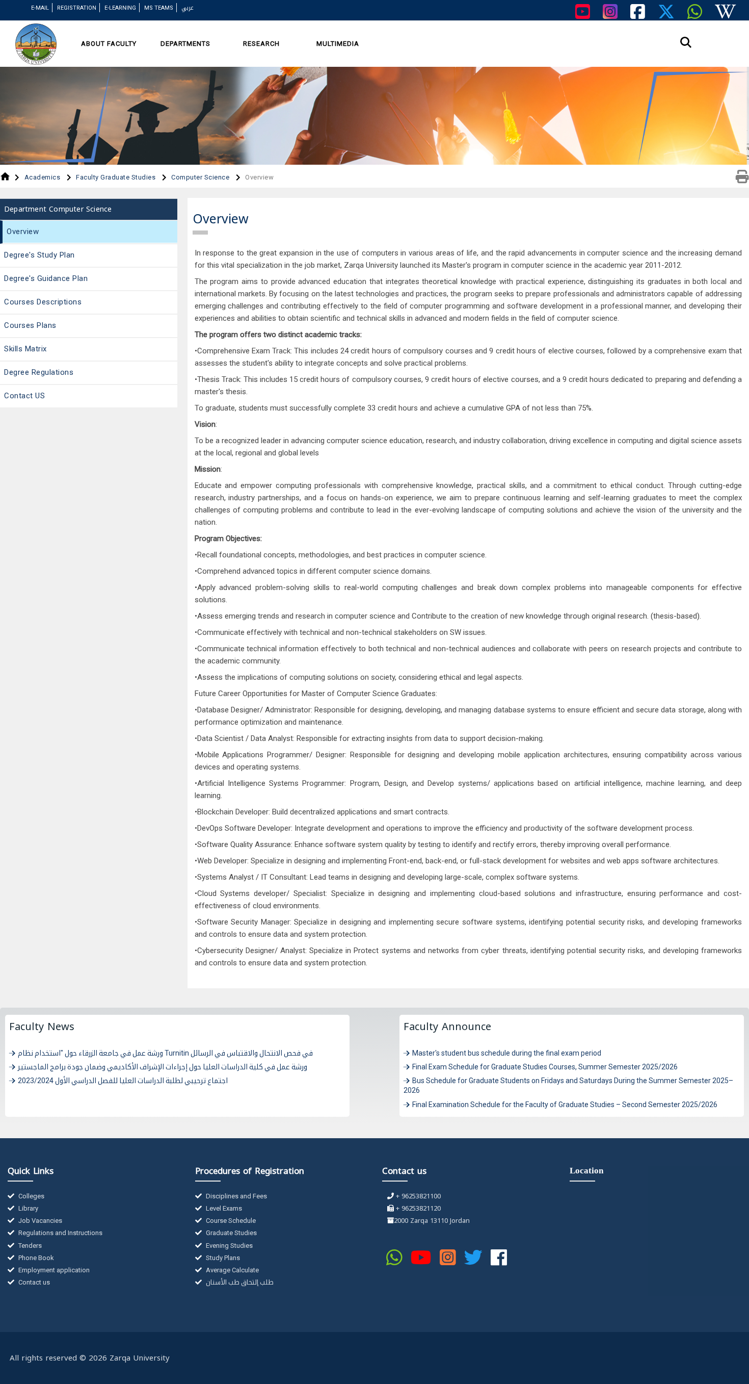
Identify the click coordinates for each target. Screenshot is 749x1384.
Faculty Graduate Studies (116, 177)
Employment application (53, 1270)
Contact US (24, 395)
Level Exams (223, 1208)
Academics (43, 177)
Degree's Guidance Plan (46, 278)
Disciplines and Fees (235, 1196)
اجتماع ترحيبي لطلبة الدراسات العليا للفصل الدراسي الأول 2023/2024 (123, 1081)
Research (261, 43)
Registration (76, 8)
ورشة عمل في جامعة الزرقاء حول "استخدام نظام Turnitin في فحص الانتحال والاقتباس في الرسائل (165, 1053)
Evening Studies (228, 1245)
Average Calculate (231, 1270)
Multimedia (337, 43)
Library (27, 1208)
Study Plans (222, 1258)
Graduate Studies (230, 1233)
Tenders (29, 1245)
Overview (23, 231)
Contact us (33, 1282)
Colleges (30, 1196)
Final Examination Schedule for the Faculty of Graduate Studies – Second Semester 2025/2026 (564, 1104)
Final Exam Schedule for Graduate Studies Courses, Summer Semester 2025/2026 (545, 1067)
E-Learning (120, 8)
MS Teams (158, 8)
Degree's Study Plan (39, 255)
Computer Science (201, 177)
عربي (187, 8)
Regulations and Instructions (59, 1233)
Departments (185, 43)
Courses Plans (30, 325)
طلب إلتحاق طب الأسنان (239, 1282)
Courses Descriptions (43, 301)
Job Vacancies (39, 1220)
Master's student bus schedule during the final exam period (506, 1053)
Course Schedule (230, 1220)
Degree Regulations (38, 372)
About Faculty (109, 43)
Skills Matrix (25, 348)
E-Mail (40, 8)
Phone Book (35, 1258)
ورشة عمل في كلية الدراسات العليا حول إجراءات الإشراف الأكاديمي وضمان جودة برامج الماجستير (162, 1067)
